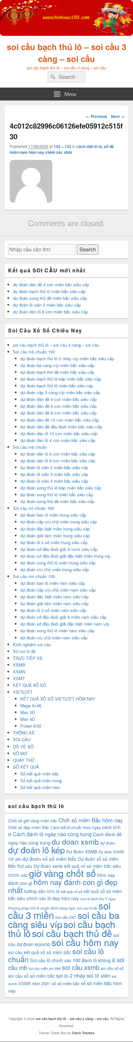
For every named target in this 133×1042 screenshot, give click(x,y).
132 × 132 (62, 146)
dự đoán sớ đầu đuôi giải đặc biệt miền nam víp (64, 624)
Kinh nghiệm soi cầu (32, 644)
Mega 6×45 (30, 705)
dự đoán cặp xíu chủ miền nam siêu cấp (58, 590)
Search (87, 249)
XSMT (19, 678)
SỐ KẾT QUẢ (26, 767)
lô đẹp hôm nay (63, 898)
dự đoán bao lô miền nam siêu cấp (52, 583)
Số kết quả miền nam (40, 787)
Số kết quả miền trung (41, 780)
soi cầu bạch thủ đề (72, 933)
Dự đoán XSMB (81, 851)
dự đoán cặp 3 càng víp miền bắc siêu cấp (60, 392)
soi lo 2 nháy (70, 975)
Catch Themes (83, 1033)
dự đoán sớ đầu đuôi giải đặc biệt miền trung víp (65, 556)
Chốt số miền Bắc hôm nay (90, 820)
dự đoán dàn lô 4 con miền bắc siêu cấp (57, 440)
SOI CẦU (21, 739)
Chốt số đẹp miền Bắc (28, 827)
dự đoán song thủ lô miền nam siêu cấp (57, 630)
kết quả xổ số (71, 891)
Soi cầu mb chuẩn (30, 447)
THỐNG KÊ (24, 733)
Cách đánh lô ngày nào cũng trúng (52, 834)
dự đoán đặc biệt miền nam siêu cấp (54, 597)
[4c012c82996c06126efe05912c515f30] (31, 200)
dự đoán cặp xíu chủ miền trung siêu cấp (58, 522)
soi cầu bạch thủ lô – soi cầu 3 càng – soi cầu (66, 53)
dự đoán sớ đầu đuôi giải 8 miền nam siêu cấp (63, 617)
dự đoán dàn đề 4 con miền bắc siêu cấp (51, 284)
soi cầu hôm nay (85, 942)
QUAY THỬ (24, 760)
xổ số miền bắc (65, 983)
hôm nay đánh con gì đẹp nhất (63, 885)
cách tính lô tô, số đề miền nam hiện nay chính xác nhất (62, 149)
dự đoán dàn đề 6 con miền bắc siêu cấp (58, 406)
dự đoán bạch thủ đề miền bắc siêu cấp (57, 372)
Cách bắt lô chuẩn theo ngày (75, 827)
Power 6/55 (30, 726)
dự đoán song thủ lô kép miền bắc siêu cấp (60, 488)
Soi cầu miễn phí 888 (44, 968)
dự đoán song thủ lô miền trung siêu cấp (58, 563)
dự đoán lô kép (36, 849)
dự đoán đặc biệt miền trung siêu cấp (55, 529)
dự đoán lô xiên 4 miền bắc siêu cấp (54, 481)
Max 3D (27, 712)
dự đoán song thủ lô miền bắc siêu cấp (56, 494)
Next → (118, 116)
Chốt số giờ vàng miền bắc (32, 820)
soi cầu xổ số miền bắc (31, 976)
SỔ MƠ (20, 753)
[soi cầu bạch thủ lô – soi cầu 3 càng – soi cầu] (66, 33)
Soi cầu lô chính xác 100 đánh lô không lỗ (73, 960)
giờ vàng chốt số (62, 872)
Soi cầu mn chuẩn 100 (34, 576)
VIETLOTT (23, 692)
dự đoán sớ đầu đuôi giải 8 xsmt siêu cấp (58, 549)
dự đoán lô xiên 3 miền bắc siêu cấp (54, 474)
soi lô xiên (98, 975)
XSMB (19, 665)
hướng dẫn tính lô (42, 891)
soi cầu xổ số (112, 968)
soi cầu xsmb (80, 967)
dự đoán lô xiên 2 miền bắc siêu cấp (47, 305)
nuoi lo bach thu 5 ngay (98, 898)
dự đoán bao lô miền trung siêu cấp (53, 515)
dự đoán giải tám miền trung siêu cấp (55, 535)
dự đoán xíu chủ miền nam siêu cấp (53, 638)
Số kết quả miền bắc (39, 774)
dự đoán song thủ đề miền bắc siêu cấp (50, 298)
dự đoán (107, 843)
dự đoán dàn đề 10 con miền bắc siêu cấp (59, 420)
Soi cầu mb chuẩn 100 (34, 352)
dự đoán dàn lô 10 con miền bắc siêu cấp (58, 433)
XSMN (19, 671)
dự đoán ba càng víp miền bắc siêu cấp (57, 365)
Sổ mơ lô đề (24, 651)
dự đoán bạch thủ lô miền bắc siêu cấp (49, 291)
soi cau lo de (87, 907)
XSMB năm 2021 (34, 983)
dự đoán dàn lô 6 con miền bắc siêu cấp (57, 454)
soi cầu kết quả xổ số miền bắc (39, 952)
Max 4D (27, 719)
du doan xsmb (75, 841)
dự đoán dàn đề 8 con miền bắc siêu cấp (58, 413)
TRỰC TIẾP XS (28, 658)
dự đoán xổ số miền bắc (49, 858)
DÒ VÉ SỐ (23, 746)
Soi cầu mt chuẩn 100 (33, 508)
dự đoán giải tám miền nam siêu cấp (54, 603)
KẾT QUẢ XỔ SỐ (29, 685)
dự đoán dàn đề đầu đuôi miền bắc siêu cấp (61, 427)
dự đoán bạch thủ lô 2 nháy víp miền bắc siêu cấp (67, 358)
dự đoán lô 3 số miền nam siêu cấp (53, 610)
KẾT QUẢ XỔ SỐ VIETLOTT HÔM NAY (57, 699)
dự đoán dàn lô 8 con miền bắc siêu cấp (50, 312)
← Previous (96, 116)
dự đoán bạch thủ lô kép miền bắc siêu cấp (60, 379)
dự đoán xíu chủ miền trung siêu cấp (54, 569)
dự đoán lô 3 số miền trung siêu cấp (53, 542)
